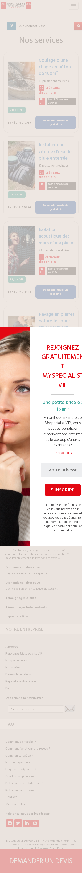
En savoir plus (63, 453)
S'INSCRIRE (62, 489)
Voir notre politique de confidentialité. (67, 528)
